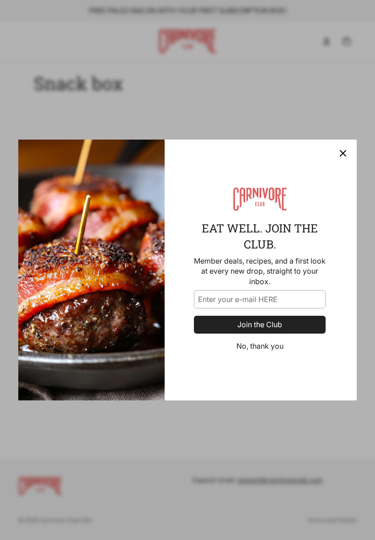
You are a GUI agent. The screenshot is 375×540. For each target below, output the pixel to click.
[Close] (343, 153)
